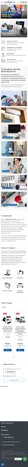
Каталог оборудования (7, 423)
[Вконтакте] (2, 464)
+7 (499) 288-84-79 (10, 372)
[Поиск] (26, 6)
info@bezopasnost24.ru (10, 376)
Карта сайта (3, 459)
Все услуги (26, 69)
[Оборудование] (14, 28)
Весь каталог (26, 247)
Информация (4, 430)
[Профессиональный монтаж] (14, 10)
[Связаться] (25, 459)
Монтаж (3, 426)
